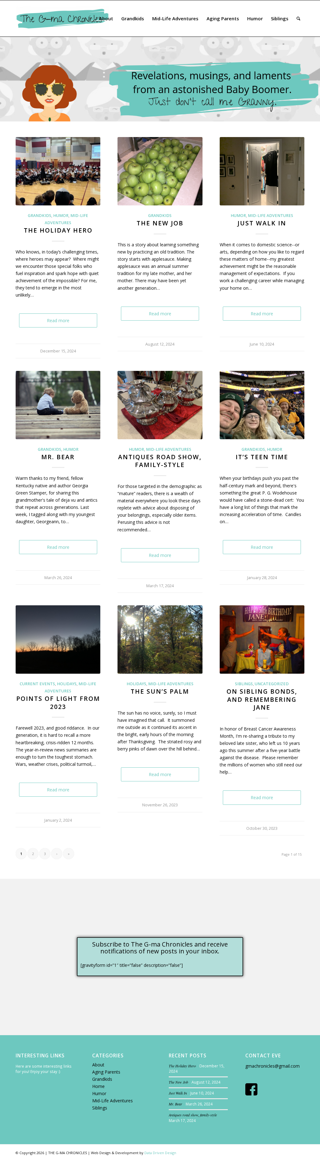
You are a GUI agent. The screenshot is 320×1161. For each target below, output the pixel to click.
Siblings (99, 1108)
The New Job (160, 223)
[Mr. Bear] (58, 405)
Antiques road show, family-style (160, 461)
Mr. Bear (58, 457)
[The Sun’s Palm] (160, 639)
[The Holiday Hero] (58, 171)
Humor (99, 1093)
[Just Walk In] (262, 171)
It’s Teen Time (262, 457)
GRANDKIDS (39, 215)
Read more (58, 320)
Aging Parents (106, 1072)
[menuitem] (106, 18)
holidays (67, 683)
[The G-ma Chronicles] (62, 18)
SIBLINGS (244, 683)
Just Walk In (262, 223)
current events (37, 683)
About (98, 1065)
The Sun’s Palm (160, 691)
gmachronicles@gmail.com (272, 1066)
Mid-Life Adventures (112, 1101)
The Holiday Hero (58, 230)
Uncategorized (272, 683)
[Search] (298, 18)
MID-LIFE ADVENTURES (270, 215)
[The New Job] (160, 171)
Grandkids (102, 1079)
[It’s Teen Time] (262, 405)
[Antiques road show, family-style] (160, 405)
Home (98, 1086)
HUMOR (60, 215)
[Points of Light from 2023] (58, 639)
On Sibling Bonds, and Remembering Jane (262, 699)
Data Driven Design (160, 1152)
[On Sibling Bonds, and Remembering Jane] (262, 639)
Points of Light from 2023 (58, 702)
